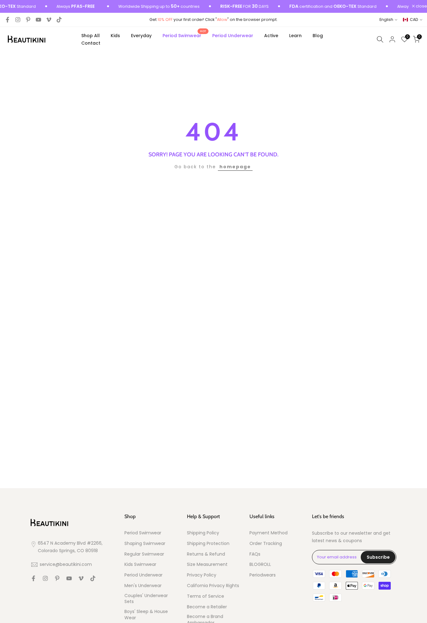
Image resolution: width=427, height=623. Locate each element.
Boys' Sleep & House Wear (146, 615)
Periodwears (262, 575)
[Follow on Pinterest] (28, 19)
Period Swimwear (184, 35)
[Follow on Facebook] (7, 19)
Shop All (90, 35)
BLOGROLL (260, 564)
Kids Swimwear (140, 564)
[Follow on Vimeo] (49, 19)
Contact (90, 43)
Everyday (141, 35)
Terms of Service (205, 596)
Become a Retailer (207, 607)
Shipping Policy (203, 533)
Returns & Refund (206, 554)
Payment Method (268, 533)
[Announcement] (149, 6)
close (421, 6)
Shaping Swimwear (144, 544)
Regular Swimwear (144, 554)
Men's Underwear (143, 586)
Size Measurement (207, 564)
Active (271, 35)
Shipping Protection (208, 544)
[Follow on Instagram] (18, 19)
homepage (235, 167)
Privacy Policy (201, 575)
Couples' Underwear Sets (146, 599)
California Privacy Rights (213, 586)
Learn (295, 35)
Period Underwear (232, 35)
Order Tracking (265, 544)
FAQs (254, 554)
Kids (115, 35)
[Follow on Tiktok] (59, 19)
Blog (318, 35)
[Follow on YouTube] (38, 19)
